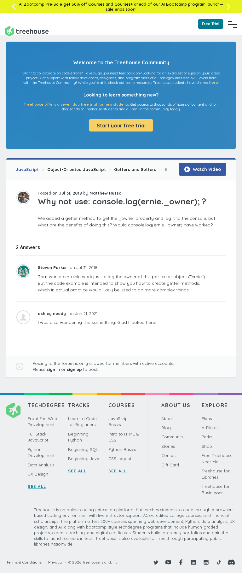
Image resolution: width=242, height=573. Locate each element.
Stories (168, 446)
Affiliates (210, 427)
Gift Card (170, 464)
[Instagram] (206, 562)
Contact (169, 455)
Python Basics (122, 449)
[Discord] (231, 562)
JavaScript (27, 169)
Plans (207, 418)
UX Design (38, 474)
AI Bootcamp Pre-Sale (40, 4)
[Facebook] (180, 562)
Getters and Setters (135, 169)
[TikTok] (218, 562)
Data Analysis (41, 464)
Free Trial (210, 23)
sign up (74, 369)
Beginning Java (83, 458)
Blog (166, 427)
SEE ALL (37, 486)
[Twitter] (155, 562)
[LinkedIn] (193, 562)
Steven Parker (53, 267)
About (167, 418)
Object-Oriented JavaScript (76, 169)
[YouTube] (168, 562)
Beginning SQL (83, 449)
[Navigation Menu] (232, 24)
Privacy (55, 562)
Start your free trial (121, 125)
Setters (172, 169)
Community (172, 436)
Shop (207, 446)
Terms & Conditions (24, 562)
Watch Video (206, 169)
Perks (207, 436)
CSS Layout (119, 458)
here (213, 82)
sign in (53, 369)
